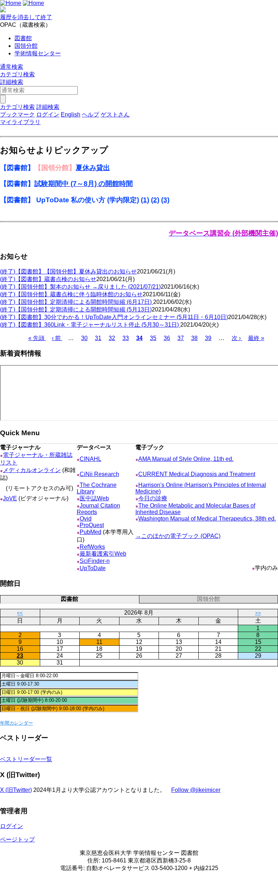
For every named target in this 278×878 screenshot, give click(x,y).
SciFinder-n (95, 561)
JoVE (10, 498)
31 (98, 338)
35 (153, 338)
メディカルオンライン (32, 470)
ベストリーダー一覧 (26, 759)
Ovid (86, 519)
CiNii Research (99, 474)
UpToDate (93, 568)
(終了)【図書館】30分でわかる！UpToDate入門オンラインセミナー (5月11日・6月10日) (114, 317)
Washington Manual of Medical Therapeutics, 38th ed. (207, 519)
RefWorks (92, 547)
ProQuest (92, 525)
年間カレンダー (16, 723)
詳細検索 (11, 82)
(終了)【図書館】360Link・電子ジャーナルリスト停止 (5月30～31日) (90, 325)
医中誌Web (94, 498)
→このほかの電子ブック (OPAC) (177, 536)
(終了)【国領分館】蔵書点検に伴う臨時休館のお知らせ (71, 294)
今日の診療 (152, 498)
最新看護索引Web (103, 554)
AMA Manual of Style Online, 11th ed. (185, 459)
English (70, 114)
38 (194, 338)
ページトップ (17, 839)
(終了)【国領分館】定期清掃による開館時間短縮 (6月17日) (76, 302)
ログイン (47, 114)
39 (208, 338)
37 (180, 338)
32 (112, 338)
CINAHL (90, 459)
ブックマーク (17, 114)
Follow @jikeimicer (195, 790)
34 (139, 338)
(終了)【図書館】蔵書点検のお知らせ (48, 279)
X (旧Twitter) (16, 790)
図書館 (23, 38)
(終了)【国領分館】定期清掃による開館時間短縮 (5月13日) (76, 309)
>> (258, 613)
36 (167, 338)
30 (84, 338)
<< (20, 613)
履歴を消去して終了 (26, 17)
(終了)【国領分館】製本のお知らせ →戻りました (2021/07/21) (80, 287)
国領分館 (26, 46)
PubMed (90, 532)
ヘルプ (90, 114)
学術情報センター (37, 53)
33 (125, 338)
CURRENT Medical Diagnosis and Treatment (196, 474)
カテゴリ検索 (17, 74)
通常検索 (11, 67)
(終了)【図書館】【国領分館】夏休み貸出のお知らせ (68, 271)
